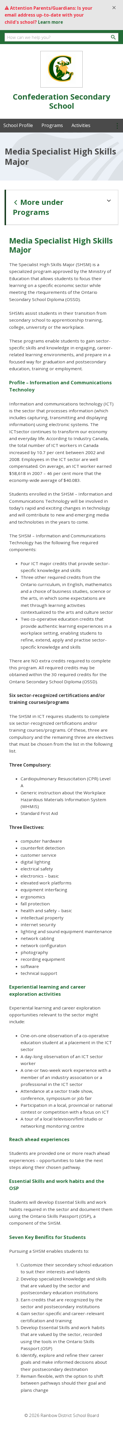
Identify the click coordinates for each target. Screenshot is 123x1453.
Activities (81, 125)
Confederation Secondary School (61, 101)
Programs (52, 125)
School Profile (18, 125)
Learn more (50, 22)
